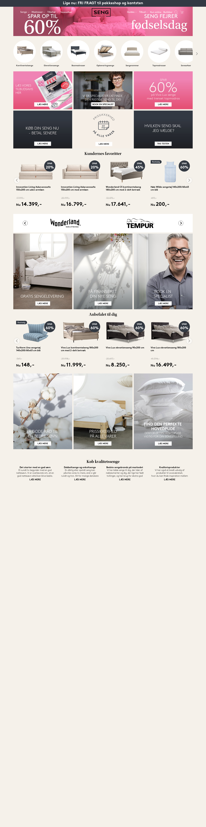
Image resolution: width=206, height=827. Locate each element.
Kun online (155, 12)
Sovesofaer (66, 12)
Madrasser (37, 12)
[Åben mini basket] (182, 12)
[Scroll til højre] (197, 53)
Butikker (167, 12)
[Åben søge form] (176, 12)
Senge (23, 12)
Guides (130, 12)
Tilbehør (51, 12)
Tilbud (142, 12)
